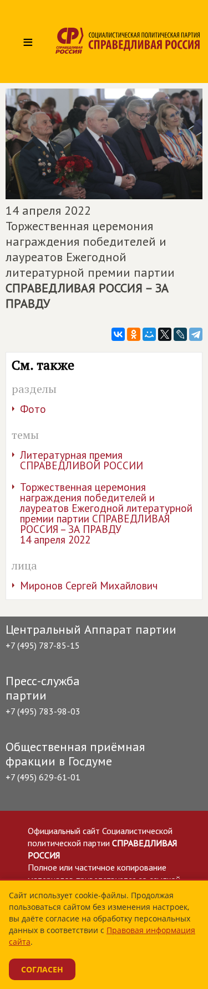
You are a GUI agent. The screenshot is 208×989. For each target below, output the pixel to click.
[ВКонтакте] (118, 334)
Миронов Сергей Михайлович (89, 585)
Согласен (42, 969)
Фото (33, 409)
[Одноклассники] (133, 334)
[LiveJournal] (180, 334)
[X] (164, 334)
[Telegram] (195, 334)
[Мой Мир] (149, 334)
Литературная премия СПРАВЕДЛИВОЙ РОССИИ (81, 460)
